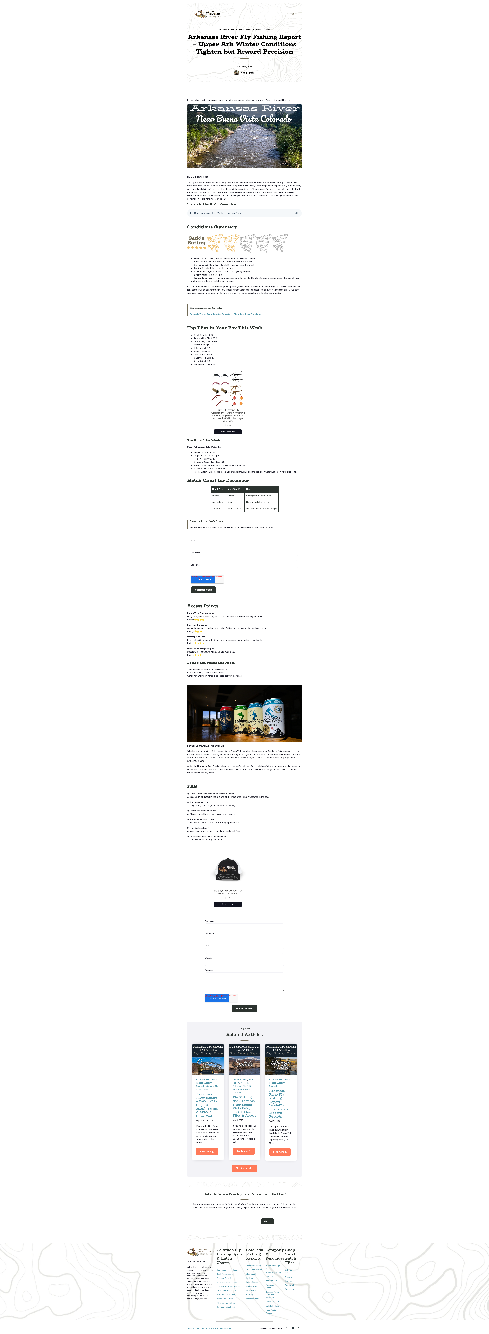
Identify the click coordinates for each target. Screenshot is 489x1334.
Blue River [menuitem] (250, 1294)
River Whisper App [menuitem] (273, 1273)
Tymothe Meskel (248, 72)
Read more (206, 1151)
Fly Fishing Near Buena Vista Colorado (243, 1089)
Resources (281, 14)
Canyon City (212, 1086)
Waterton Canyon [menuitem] (253, 1266)
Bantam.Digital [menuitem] (225, 1328)
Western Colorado (262, 29)
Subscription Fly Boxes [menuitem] (291, 1271)
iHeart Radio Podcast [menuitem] (271, 1311)
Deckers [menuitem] (249, 1278)
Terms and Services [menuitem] (195, 1328)
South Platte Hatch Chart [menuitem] (227, 1282)
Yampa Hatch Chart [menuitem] (225, 1299)
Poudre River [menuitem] (251, 1286)
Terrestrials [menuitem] (290, 1285)
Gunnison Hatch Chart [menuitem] (226, 1307)
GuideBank (249, 14)
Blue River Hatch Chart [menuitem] (226, 1295)
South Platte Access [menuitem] (225, 1274)
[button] (191, 213)
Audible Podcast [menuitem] (272, 1306)
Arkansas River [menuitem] (252, 1298)
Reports (233, 14)
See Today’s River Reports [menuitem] (228, 1270)
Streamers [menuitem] (289, 1289)
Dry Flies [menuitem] (288, 1281)
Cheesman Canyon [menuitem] (254, 1270)
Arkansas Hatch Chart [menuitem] (226, 1303)
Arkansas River (225, 29)
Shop (265, 14)
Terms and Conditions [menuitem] (270, 1286)
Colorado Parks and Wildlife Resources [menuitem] (272, 1295)
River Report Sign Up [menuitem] (273, 1267)
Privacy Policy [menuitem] (271, 1281)
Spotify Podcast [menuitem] (272, 1302)
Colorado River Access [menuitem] (226, 1278)
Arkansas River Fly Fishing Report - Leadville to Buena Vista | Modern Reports (280, 1103)
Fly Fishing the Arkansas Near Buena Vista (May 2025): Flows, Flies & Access (244, 1106)
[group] (244, 213)
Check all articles (244, 1168)
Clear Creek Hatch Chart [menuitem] (227, 1290)
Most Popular (202, 1089)
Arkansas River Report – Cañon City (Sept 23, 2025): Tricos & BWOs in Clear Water (207, 1105)
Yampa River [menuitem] (251, 1290)
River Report (243, 29)
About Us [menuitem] (269, 1277)
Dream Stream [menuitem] (252, 1282)
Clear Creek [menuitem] (251, 1274)
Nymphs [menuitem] (288, 1277)
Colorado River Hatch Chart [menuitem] (228, 1286)
